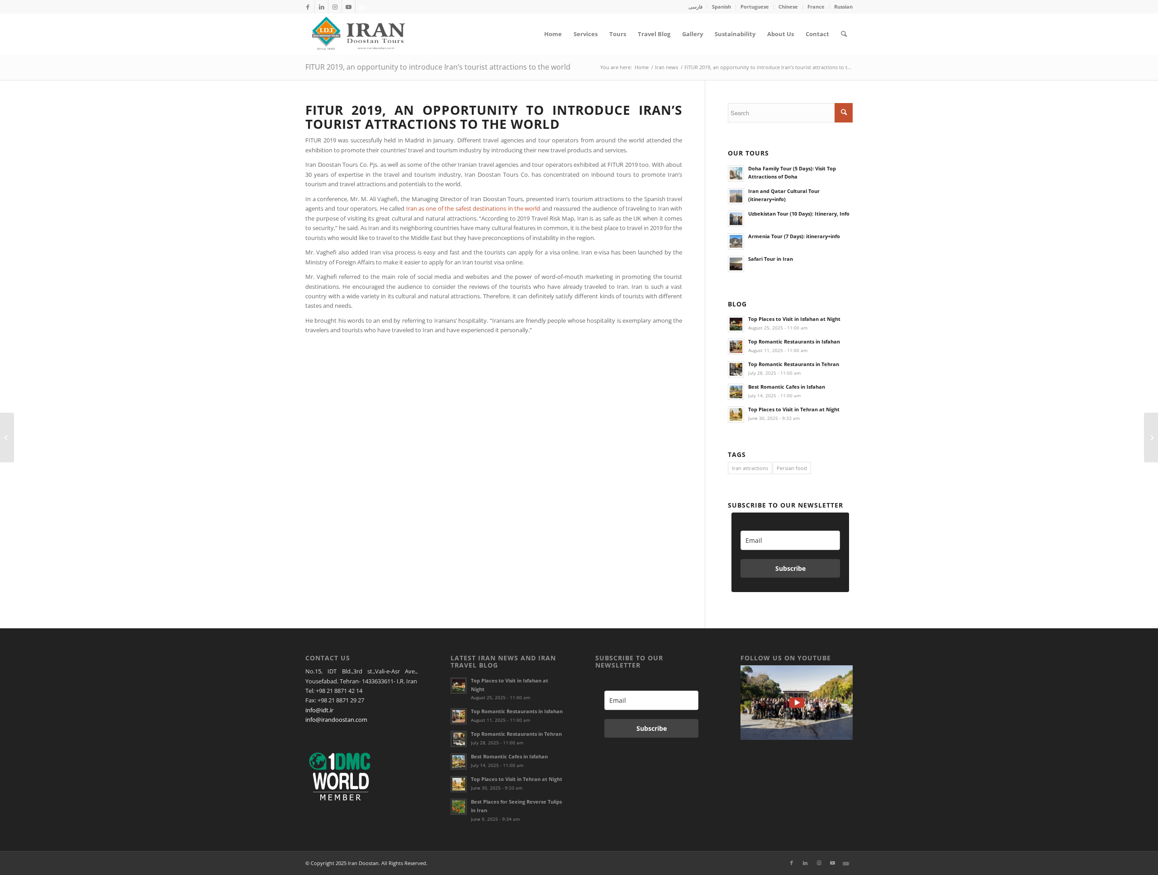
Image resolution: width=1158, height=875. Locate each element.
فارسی (695, 6)
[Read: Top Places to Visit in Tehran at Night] (736, 414)
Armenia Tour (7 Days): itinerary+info (794, 236)
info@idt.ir (319, 710)
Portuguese (754, 6)
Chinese (788, 6)
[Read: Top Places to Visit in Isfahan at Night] (736, 324)
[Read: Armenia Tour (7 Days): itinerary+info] (736, 241)
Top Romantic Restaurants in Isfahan (794, 341)
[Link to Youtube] (348, 7)
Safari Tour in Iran (770, 258)
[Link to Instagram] (335, 7)
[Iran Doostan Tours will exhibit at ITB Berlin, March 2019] (1151, 437)
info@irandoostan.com (336, 719)
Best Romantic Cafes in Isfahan (786, 386)
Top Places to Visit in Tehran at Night (794, 409)
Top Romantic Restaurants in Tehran (793, 364)
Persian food (792, 468)
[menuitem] (695, 7)
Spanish (721, 6)
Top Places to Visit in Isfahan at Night (794, 318)
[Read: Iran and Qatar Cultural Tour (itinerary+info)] (736, 196)
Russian (843, 6)
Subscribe (790, 568)
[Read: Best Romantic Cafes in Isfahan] (736, 392)
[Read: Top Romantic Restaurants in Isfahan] (736, 347)
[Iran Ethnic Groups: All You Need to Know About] (7, 437)
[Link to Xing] (362, 7)
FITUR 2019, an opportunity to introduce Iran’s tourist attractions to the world (437, 67)
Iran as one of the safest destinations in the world (473, 208)
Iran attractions (750, 468)
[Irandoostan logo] (357, 34)
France (816, 6)
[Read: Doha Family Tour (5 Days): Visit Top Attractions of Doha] (736, 173)
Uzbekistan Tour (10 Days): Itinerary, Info (799, 213)
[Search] (844, 34)
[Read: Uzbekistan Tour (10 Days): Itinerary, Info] (736, 219)
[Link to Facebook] (307, 7)
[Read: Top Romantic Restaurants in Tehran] (736, 369)
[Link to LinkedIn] (321, 7)
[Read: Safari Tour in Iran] (736, 264)
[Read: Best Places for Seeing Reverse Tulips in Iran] (459, 807)
